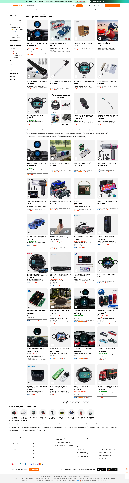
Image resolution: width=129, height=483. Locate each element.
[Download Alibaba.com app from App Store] (101, 469)
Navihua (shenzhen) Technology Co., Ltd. (83, 356)
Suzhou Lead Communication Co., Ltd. (106, 122)
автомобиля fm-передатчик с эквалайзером (52, 427)
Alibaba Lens (19, 469)
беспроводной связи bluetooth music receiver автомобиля (72, 136)
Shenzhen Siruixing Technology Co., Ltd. (106, 321)
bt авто (74, 130)
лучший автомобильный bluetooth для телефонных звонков (56, 130)
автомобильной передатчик (99, 130)
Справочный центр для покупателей (86, 441)
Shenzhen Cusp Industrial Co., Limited (83, 87)
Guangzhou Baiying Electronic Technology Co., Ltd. (60, 51)
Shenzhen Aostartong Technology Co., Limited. (60, 392)
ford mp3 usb (90, 423)
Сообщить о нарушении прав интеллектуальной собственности (85, 453)
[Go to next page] (87, 402)
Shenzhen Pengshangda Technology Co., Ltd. (37, 53)
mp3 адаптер (42, 430)
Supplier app (68, 469)
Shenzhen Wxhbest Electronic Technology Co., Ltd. (107, 396)
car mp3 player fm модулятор (109, 427)
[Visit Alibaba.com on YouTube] (111, 458)
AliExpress (43, 476)
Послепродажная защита (39, 450)
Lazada (64, 476)
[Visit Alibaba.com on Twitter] (105, 458)
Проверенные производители (62, 442)
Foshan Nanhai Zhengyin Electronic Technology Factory (84, 245)
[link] (127, 469)
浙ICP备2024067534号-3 (102, 480)
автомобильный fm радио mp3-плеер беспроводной (71, 423)
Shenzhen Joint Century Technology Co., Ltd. (60, 321)
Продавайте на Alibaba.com (105, 441)
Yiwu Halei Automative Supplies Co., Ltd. (36, 209)
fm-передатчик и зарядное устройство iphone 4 (76, 427)
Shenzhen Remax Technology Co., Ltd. (106, 170)
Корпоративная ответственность (19, 446)
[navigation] (16, 208)
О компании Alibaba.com (17, 437)
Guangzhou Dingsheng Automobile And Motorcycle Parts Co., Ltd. (37, 87)
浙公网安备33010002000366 (89, 480)
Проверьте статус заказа (105, 446)
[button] (74, 6)
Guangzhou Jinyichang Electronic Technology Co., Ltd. (84, 320)
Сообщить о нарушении (82, 456)
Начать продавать (103, 443)
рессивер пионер (95, 427)
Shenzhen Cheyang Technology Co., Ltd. (59, 356)
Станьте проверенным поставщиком (108, 449)
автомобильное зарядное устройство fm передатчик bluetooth (42, 136)
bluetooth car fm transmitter (29, 430)
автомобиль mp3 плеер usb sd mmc (105, 423)
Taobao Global (70, 476)
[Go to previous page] (57, 402)
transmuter (14, 423)
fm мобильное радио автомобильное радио (30, 423)
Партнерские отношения (105, 452)
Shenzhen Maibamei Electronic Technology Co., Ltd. (107, 86)
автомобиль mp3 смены (34, 130)
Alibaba (27, 14)
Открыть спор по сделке (83, 446)
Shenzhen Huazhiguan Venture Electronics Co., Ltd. (84, 122)
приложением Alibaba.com (88, 469)
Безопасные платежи (38, 441)
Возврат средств (81, 449)
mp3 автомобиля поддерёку (50, 423)
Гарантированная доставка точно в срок (41, 447)
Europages (86, 476)
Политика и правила (38, 457)
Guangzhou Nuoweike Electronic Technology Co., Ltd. (37, 359)
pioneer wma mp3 (15, 427)
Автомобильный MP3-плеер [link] (72, 14)
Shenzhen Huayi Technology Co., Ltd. (58, 247)
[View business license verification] (78, 481)
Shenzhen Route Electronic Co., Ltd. (105, 281)
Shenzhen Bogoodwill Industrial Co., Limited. (60, 170)
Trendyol (80, 476)
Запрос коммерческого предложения (64, 445)
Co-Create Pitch (15, 443)
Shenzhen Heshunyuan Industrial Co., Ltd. (83, 48)
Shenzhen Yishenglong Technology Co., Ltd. (107, 208)
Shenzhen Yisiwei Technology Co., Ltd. (106, 49)
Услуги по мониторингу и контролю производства (41, 454)
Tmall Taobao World (57, 476)
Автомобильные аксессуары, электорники (42, 14)
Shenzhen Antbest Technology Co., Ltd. (59, 88)
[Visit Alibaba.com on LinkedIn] (102, 458)
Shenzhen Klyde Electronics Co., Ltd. (35, 280)
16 (84, 402)
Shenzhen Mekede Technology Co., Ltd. (83, 396)
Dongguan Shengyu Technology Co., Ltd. (106, 358)
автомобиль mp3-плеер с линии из (31, 427)
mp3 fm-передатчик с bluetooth (74, 133)
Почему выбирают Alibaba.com (18, 441)
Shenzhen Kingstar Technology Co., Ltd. (106, 242)
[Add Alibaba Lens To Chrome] (34, 469)
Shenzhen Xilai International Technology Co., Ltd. (84, 209)
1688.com (49, 476)
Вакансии (13, 449)
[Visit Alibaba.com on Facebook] (99, 458)
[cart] (94, 5)
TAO (76, 476)
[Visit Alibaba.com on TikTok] (114, 458)
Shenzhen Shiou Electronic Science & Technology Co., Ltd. (60, 208)
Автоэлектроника (59, 14)
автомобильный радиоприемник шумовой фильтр (96, 133)
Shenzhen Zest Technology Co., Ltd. (35, 392)
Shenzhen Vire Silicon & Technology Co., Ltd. (84, 170)
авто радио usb (15, 430)
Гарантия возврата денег (39, 443)
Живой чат (79, 443)
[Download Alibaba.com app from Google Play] (112, 469)
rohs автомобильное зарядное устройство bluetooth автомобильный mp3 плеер (46, 133)
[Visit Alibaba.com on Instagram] (108, 458)
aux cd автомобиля (85, 130)
